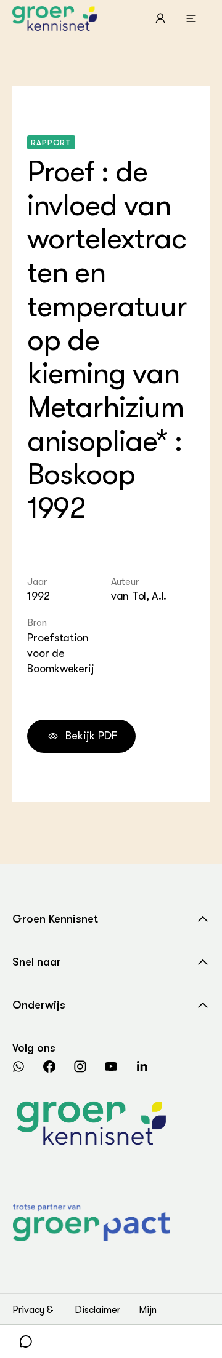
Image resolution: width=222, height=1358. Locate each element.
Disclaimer (97, 1310)
